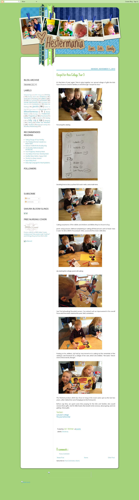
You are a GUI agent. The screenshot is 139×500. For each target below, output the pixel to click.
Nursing (35, 114)
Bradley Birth (32, 96)
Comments (29, 202)
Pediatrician (46, 114)
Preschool (44, 116)
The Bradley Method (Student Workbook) (34, 148)
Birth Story (38, 95)
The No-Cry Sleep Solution (33, 158)
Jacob (36, 106)
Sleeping (47, 120)
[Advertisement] (32, 277)
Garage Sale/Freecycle (31, 102)
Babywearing (28, 95)
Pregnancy (32, 116)
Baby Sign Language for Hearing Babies (38, 163)
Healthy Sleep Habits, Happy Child (36, 156)
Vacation (31, 124)
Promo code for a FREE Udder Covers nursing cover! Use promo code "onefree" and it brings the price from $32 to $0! (37, 234)
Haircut (26, 104)
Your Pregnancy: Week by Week (35, 152)
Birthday (47, 95)
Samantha (28, 118)
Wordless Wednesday (31, 126)
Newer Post (60, 458)
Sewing (48, 118)
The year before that (63, 417)
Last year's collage (62, 415)
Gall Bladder (43, 100)
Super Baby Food (31, 160)
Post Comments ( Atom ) (72, 461)
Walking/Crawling (42, 124)
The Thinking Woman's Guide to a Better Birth (36, 142)
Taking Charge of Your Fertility (35, 140)
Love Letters (33, 109)
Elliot (44, 99)
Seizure (39, 118)
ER (25, 100)
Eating (36, 99)
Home (86, 458)
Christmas (65, 432)
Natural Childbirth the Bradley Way (36, 146)
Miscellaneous (31, 111)
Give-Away (44, 102)
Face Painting (33, 100)
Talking (30, 122)
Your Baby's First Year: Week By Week (37, 154)
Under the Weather (43, 122)
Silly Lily (32, 120)
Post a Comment (64, 454)
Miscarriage (43, 109)
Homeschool (36, 104)
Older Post (111, 458)
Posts (28, 198)
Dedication (27, 99)
